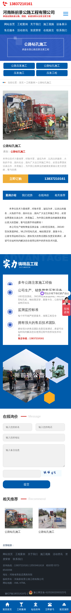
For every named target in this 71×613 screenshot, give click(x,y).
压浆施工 (19, 72)
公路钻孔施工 (52, 65)
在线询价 (43, 195)
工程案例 (22, 24)
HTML (23, 583)
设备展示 (61, 24)
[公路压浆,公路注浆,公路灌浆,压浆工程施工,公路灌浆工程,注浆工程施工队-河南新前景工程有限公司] (29, 14)
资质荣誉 (35, 30)
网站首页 (9, 24)
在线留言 (48, 30)
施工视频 (48, 24)
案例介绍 (11, 195)
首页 (21, 82)
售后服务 (9, 30)
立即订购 (15, 178)
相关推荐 (60, 195)
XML (16, 583)
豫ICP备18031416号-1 (16, 593)
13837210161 (20, 4)
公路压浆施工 (19, 65)
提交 (26, 484)
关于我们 (35, 24)
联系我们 (61, 30)
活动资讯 (22, 30)
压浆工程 (52, 72)
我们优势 (27, 195)
